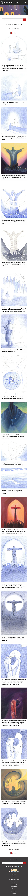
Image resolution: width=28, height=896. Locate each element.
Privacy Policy (14, 884)
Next (15, 32)
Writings (15, 24)
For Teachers (14, 877)
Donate (14, 874)
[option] (9, 24)
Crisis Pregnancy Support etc (14, 879)
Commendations (14, 881)
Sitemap (14, 888)
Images (9, 24)
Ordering (14, 893)
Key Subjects (14, 891)
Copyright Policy (14, 886)
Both (21, 24)
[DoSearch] (24, 19)
